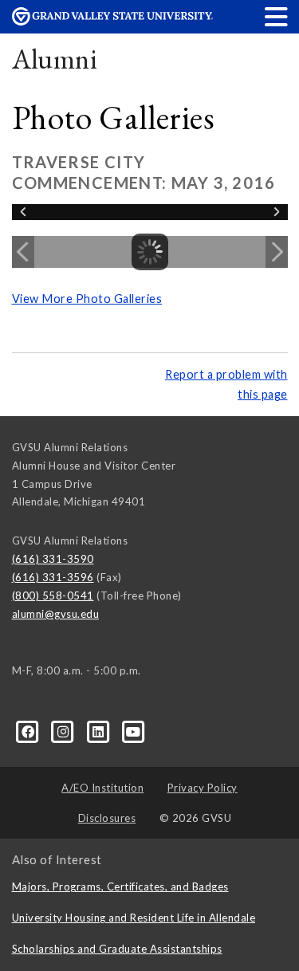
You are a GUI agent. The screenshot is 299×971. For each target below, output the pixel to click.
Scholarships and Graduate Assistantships (117, 948)
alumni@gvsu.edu (56, 613)
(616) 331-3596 (53, 577)
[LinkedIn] (99, 731)
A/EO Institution (102, 787)
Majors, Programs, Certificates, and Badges (120, 886)
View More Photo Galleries (87, 298)
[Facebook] (29, 731)
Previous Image (23, 252)
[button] (277, 16)
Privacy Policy (202, 787)
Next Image (277, 252)
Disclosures (107, 818)
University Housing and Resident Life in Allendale (134, 917)
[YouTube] (133, 731)
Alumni (55, 59)
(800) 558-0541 (53, 595)
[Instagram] (64, 731)
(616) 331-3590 (53, 558)
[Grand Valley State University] (112, 21)
